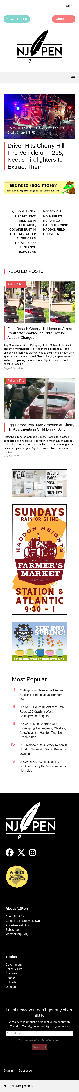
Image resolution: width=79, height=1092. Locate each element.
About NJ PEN (15, 916)
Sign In (70, 5)
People (10, 977)
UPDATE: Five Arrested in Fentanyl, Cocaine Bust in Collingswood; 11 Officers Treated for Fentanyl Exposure (22, 234)
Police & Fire (14, 969)
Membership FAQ (17, 934)
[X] (21, 855)
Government (13, 964)
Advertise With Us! (18, 925)
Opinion (11, 986)
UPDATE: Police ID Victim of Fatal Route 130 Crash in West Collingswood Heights (42, 712)
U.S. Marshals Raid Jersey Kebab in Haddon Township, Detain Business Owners (43, 749)
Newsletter (16, 19)
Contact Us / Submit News (23, 920)
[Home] (33, 825)
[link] (39, 483)
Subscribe (64, 19)
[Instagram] (32, 855)
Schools (11, 982)
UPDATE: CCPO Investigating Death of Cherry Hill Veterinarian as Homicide (43, 766)
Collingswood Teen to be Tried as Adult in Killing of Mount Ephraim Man (41, 695)
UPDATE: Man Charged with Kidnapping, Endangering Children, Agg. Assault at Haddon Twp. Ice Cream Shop (43, 730)
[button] (39, 47)
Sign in (47, 360)
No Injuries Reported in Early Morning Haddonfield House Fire (55, 225)
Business (12, 973)
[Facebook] (10, 855)
